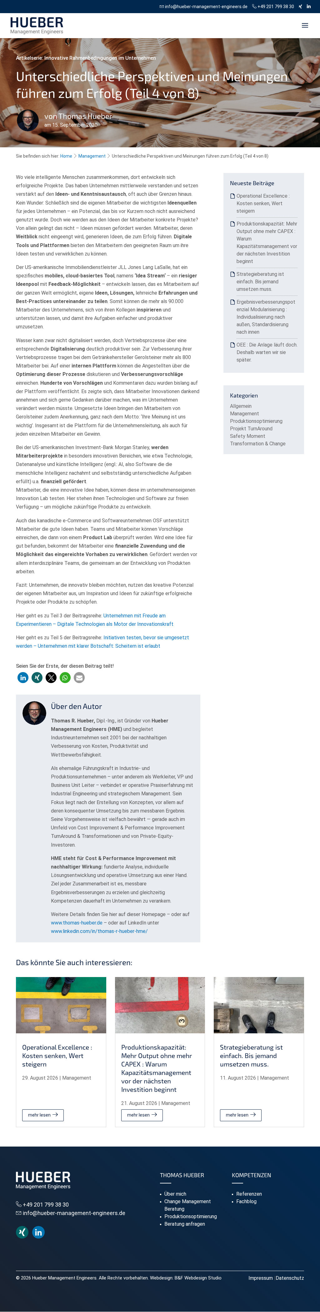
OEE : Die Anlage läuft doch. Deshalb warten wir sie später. (267, 352)
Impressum (260, 1278)
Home (66, 156)
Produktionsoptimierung (256, 421)
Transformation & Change (258, 444)
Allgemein (241, 406)
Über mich (175, 1194)
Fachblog (246, 1201)
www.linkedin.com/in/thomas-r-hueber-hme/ (99, 931)
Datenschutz (290, 1278)
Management (92, 156)
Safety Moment (247, 436)
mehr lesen (39, 1114)
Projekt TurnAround (251, 429)
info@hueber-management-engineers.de (206, 6)
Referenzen (249, 1194)
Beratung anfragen (184, 1224)
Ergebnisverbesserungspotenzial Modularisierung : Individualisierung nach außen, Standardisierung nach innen (266, 317)
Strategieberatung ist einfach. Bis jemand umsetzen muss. (260, 281)
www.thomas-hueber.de (77, 923)
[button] (23, 677)
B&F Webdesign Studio (198, 1278)
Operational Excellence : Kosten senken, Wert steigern (263, 203)
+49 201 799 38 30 (275, 6)
